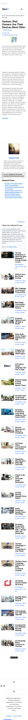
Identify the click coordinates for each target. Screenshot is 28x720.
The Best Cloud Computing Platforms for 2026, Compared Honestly (20, 565)
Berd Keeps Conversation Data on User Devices (20, 305)
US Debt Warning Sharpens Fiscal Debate (20, 495)
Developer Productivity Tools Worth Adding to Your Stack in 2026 (20, 413)
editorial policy (13, 247)
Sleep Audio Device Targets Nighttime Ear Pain (20, 337)
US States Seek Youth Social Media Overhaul (20, 397)
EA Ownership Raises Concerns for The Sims (20, 643)
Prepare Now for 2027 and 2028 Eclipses (20, 352)
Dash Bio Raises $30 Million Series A (20, 599)
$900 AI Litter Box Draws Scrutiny (20, 276)
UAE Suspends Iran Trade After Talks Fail (20, 613)
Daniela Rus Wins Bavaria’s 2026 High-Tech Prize (20, 462)
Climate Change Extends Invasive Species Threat (21, 382)
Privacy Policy (17, 716)
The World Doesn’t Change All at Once (21, 582)
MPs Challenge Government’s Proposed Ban (20, 290)
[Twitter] (4, 686)
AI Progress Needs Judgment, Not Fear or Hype (20, 367)
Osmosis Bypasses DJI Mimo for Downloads (20, 430)
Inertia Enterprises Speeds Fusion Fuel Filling (20, 511)
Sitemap (8, 716)
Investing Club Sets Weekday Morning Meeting (20, 627)
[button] (21, 9)
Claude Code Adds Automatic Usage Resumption (20, 478)
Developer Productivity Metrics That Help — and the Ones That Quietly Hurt (20, 528)
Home (3, 15)
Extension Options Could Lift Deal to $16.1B (20, 321)
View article (5, 118)
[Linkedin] (1, 686)
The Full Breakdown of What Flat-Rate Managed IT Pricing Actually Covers (21, 257)
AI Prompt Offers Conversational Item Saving (20, 446)
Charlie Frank (14, 158)
